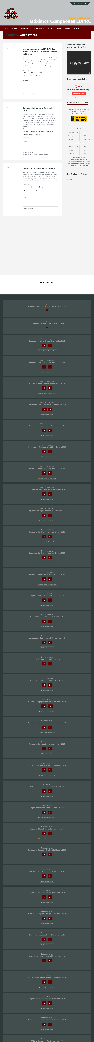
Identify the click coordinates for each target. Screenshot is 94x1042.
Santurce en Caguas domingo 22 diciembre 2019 (47, 914)
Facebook (73, 165)
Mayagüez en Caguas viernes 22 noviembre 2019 (47, 447)
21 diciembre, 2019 (47, 890)
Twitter (79, 165)
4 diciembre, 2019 (48, 572)
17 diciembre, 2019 (47, 805)
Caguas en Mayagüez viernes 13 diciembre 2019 (47, 765)
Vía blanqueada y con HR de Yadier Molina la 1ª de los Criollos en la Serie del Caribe (40, 51)
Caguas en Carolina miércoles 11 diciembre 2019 (47, 723)
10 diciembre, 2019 (47, 699)
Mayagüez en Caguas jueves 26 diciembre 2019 (47, 956)
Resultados (38, 94)
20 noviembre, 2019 (48, 402)
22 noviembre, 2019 (48, 445)
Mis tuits (69, 179)
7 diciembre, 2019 (48, 636)
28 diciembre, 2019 (47, 996)
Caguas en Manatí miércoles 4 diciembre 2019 (47, 574)
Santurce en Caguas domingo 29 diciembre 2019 (47, 1020)
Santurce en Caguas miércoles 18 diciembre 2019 (47, 850)
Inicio (6, 28)
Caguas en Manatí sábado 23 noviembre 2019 (47, 468)
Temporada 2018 (43, 154)
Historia (67, 28)
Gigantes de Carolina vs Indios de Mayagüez (47, 324)
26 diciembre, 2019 (47, 954)
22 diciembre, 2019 (47, 912)
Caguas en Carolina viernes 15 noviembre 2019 (47, 341)
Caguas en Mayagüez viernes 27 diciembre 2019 (47, 977)
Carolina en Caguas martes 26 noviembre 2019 (47, 489)
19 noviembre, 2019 (48, 381)
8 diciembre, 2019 (48, 657)
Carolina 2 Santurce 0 (79, 113)
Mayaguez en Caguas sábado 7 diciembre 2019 (47, 638)
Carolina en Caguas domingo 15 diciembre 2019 (47, 786)
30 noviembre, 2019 (48, 508)
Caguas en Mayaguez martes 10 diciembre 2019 (47, 702)
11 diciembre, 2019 (47, 721)
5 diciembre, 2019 (48, 593)
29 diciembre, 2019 (47, 1017)
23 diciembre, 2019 (47, 933)
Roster (50, 28)
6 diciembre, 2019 (48, 615)
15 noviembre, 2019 (48, 339)
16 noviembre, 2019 (48, 360)
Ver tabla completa (79, 157)
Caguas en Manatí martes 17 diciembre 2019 (47, 808)
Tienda (58, 28)
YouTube (85, 165)
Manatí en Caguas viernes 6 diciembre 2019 (47, 617)
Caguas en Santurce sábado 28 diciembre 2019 (47, 999)
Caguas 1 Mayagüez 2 (79, 111)
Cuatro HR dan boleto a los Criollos (39, 168)
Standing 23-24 (38, 28)
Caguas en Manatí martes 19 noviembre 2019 (47, 383)
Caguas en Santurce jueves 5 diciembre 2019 (47, 596)
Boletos (14, 28)
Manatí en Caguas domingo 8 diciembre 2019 (47, 659)
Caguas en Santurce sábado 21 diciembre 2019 (47, 892)
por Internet (86, 163)
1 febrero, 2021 (28, 94)
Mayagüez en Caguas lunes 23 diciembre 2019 (47, 935)
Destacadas (28, 154)
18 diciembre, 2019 (47, 848)
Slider (43, 94)
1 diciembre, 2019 (48, 530)
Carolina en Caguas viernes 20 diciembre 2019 (47, 871)
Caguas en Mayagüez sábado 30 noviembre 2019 (47, 511)
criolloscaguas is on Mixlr (71, 97)
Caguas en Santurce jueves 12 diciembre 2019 (47, 744)
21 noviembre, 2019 (48, 424)
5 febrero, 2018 (28, 208)
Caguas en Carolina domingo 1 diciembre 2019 (47, 532)
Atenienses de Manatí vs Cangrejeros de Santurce (47, 306)
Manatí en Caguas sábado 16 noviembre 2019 (47, 362)
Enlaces (76, 28)
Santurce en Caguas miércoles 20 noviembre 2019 (47, 405)
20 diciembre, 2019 (47, 869)
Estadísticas (25, 28)
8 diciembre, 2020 (48, 1039)
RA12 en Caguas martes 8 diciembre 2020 (47, 1041)
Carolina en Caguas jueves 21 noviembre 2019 (47, 426)
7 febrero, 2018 (28, 152)
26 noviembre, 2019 (48, 487)
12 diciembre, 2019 (47, 742)
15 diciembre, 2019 (47, 784)
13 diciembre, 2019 (47, 763)
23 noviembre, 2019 (48, 466)
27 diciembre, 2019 (47, 975)
